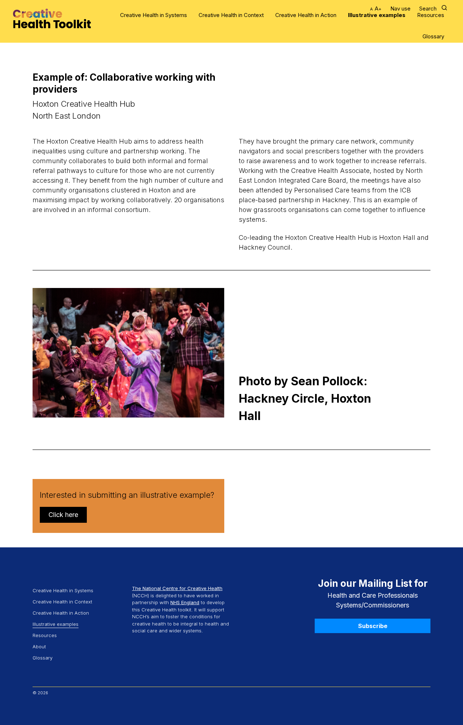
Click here (63, 514)
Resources (430, 15)
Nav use (400, 8)
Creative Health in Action (305, 15)
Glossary (433, 36)
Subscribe (372, 625)
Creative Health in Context (231, 15)
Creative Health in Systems (153, 15)
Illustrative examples (376, 15)
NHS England (184, 602)
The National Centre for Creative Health (177, 588)
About (39, 646)
